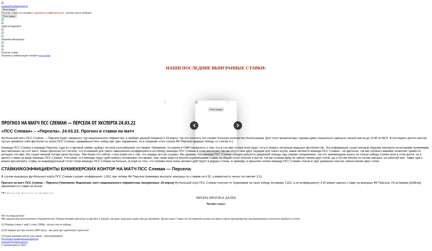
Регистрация (9, 9)
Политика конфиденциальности (19, 238)
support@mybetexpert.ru (14, 6)
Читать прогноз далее (216, 198)
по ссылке (44, 55)
